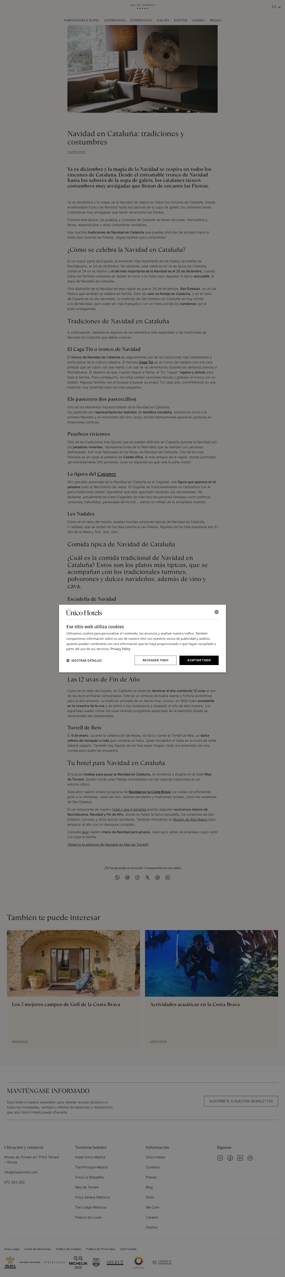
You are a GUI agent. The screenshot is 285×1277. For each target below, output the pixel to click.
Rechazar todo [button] (155, 660)
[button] (84, 660)
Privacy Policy (120, 649)
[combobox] (216, 612)
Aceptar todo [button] (199, 660)
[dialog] (142, 638)
